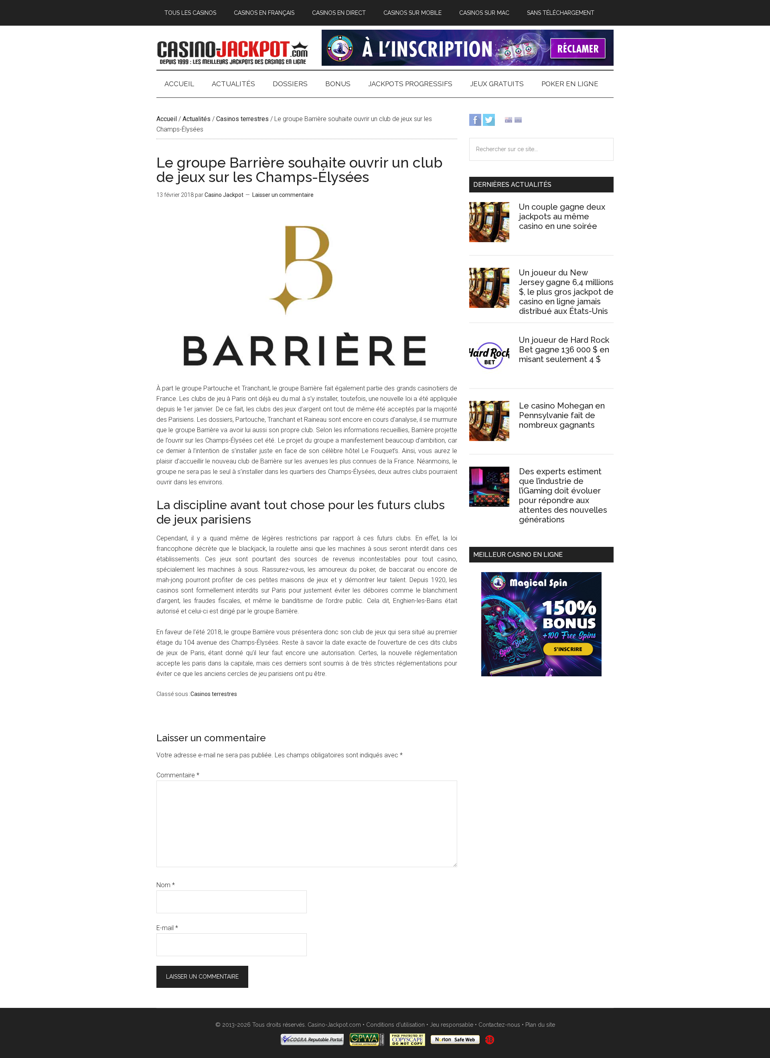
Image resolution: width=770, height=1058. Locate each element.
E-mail (167, 928)
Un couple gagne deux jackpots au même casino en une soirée (562, 216)
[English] (509, 119)
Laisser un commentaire (283, 195)
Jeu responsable (451, 1025)
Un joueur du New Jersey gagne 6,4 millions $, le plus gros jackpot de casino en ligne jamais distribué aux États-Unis (566, 292)
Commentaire (177, 775)
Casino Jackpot (232, 52)
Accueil (166, 119)
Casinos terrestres (242, 119)
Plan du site (540, 1025)
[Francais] (518, 119)
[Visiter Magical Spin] (468, 63)
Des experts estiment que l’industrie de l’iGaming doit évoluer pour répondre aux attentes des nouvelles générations (563, 495)
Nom (165, 885)
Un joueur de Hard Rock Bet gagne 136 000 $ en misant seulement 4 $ (564, 349)
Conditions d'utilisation (395, 1025)
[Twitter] (489, 119)
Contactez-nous (499, 1025)
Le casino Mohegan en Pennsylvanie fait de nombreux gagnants (562, 415)
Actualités (196, 119)
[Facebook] (475, 119)
